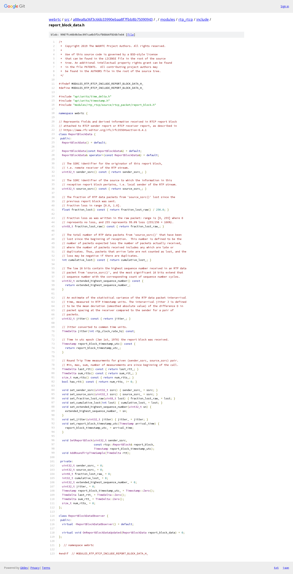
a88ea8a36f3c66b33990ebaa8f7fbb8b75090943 (113, 19)
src (67, 19)
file (130, 34)
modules (167, 19)
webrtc (55, 19)
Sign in (285, 6)
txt (276, 567)
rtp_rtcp (185, 19)
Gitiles (24, 568)
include (202, 19)
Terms (46, 568)
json (286, 567)
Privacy (34, 568)
